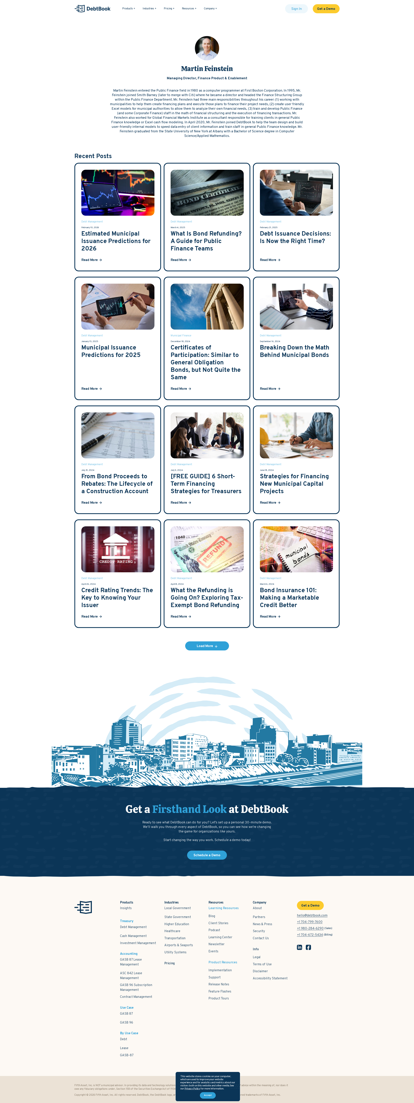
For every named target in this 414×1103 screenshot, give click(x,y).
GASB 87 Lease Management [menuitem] (131, 962)
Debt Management (92, 221)
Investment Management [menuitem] (138, 943)
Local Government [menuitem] (177, 908)
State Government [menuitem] (177, 917)
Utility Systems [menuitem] (175, 952)
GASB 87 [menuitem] (126, 1014)
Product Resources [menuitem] (222, 962)
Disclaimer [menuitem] (260, 971)
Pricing (168, 8)
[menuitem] (169, 962)
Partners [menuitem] (259, 917)
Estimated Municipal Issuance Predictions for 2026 (116, 241)
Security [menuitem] (259, 931)
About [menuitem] (257, 908)
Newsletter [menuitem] (216, 944)
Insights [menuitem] (125, 908)
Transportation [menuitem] (175, 938)
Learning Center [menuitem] (220, 937)
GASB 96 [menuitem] (126, 1023)
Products (127, 8)
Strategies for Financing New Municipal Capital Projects (294, 484)
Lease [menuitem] (124, 1048)
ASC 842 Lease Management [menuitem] (131, 975)
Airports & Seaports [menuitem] (178, 945)
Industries (148, 8)
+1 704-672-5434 (310, 935)
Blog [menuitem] (211, 916)
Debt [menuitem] (123, 1039)
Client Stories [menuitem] (218, 923)
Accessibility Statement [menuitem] (270, 978)
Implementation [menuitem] (220, 970)
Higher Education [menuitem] (176, 924)
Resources (188, 8)
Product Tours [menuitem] (218, 999)
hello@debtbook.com (312, 915)
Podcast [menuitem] (214, 930)
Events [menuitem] (213, 951)
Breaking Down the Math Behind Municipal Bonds (294, 351)
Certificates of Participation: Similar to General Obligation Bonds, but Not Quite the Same (206, 363)
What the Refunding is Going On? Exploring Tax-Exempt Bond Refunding (207, 598)
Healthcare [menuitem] (172, 931)
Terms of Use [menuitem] (262, 964)
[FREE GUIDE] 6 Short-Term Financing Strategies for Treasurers (206, 484)
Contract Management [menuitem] (136, 997)
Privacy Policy (192, 1088)
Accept (208, 1095)
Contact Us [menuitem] (261, 938)
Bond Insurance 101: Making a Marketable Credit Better (289, 598)
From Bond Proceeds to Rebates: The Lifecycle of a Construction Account (117, 484)
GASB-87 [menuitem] (126, 1055)
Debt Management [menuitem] (133, 927)
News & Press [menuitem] (262, 924)
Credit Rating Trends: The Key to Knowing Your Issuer (117, 598)
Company (209, 8)
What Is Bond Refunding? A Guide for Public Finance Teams (206, 241)
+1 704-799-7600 (309, 922)
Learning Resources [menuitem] (223, 908)
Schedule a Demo (207, 855)
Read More (89, 260)
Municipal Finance (181, 335)
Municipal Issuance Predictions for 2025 (110, 351)
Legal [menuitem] (257, 957)
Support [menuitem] (214, 978)
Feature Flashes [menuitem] (219, 992)
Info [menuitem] (256, 949)
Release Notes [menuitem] (218, 984)
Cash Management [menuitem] (133, 936)
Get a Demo (326, 9)
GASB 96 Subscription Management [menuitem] (136, 987)
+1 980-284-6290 (310, 928)
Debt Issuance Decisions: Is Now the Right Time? (295, 237)
